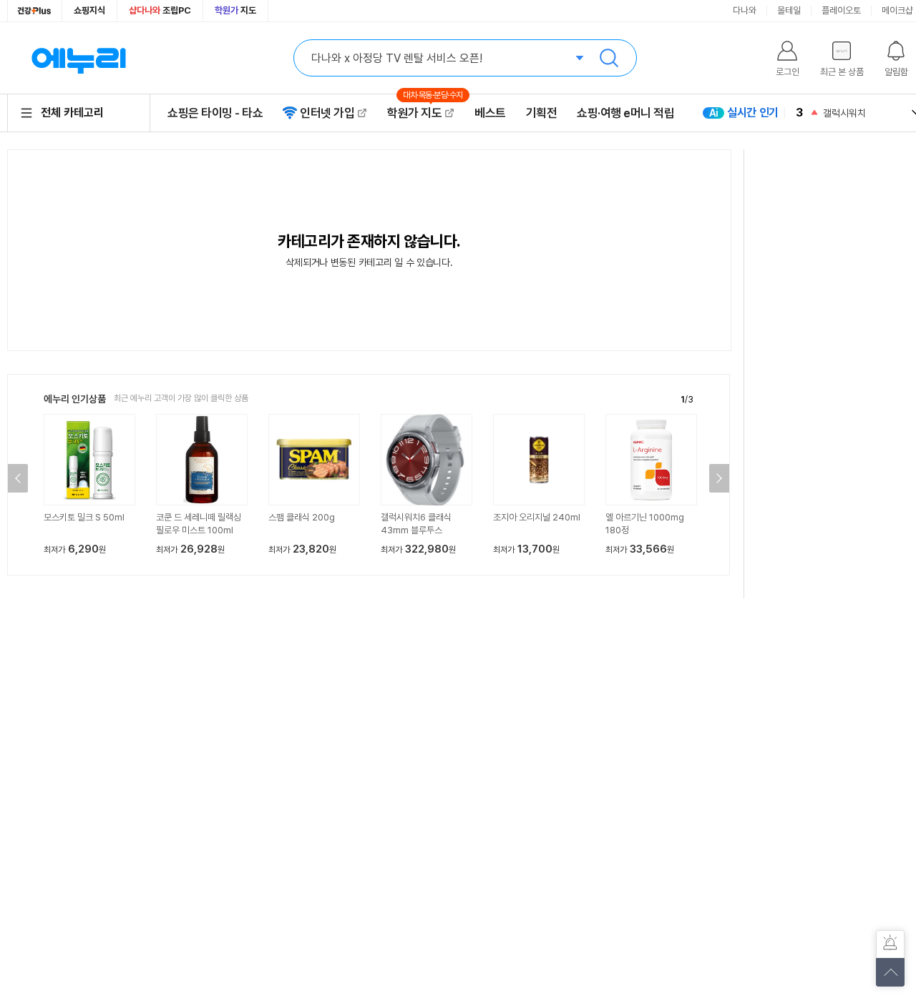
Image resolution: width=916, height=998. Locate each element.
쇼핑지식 (89, 10)
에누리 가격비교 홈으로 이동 (78, 57)
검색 (609, 58)
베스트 (490, 113)
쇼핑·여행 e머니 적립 (625, 113)
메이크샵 (897, 10)
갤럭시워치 (844, 113)
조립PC (160, 10)
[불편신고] (890, 944)
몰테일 (789, 10)
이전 (18, 478)
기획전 (541, 113)
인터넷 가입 (327, 113)
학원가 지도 (420, 112)
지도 (235, 10)
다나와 (744, 10)
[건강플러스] (35, 10)
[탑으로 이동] (890, 972)
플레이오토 (841, 10)
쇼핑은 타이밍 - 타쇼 (215, 113)
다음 (719, 478)
